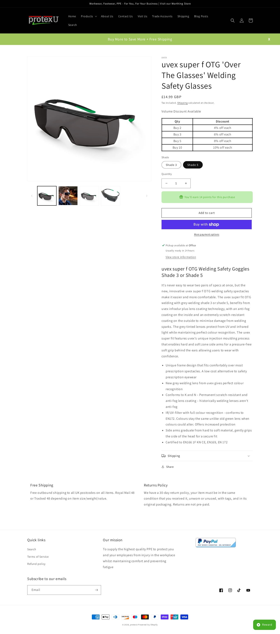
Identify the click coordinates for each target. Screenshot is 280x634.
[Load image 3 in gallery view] (89, 195)
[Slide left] (31, 195)
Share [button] (170, 467)
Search (31, 549)
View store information (181, 257)
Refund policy (36, 564)
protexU (134, 624)
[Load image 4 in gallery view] (110, 195)
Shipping (182, 102)
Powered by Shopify (148, 624)
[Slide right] (146, 195)
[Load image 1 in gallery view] (46, 195)
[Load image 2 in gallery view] (67, 195)
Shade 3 (171, 165)
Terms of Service (38, 556)
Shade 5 (192, 165)
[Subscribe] (96, 590)
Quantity (167, 174)
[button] (89, 16)
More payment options (206, 234)
